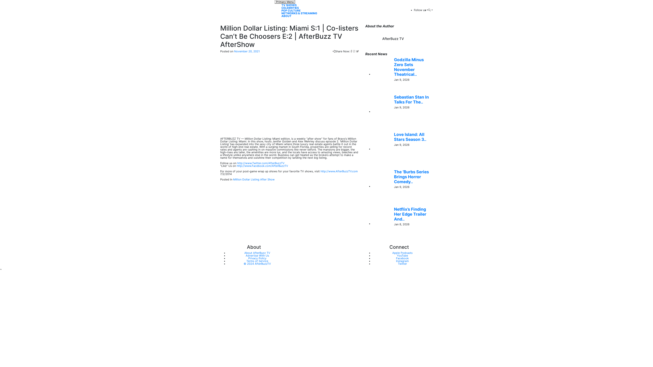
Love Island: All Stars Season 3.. (410, 137)
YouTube (402, 255)
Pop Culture (291, 10)
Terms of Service (257, 261)
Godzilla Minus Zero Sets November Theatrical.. (409, 67)
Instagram (402, 261)
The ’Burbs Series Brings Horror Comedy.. (411, 176)
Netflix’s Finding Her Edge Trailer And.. (410, 214)
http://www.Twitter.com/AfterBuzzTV (260, 163)
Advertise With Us (257, 255)
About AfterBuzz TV (257, 253)
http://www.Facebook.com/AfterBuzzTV (262, 166)
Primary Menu (285, 2)
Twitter (402, 263)
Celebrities (290, 8)
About (286, 16)
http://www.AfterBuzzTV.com (339, 171)
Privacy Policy (257, 258)
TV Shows (289, 5)
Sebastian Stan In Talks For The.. (411, 99)
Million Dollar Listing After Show (254, 179)
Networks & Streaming (299, 13)
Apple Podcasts (402, 253)
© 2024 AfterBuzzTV (257, 263)
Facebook (402, 258)
